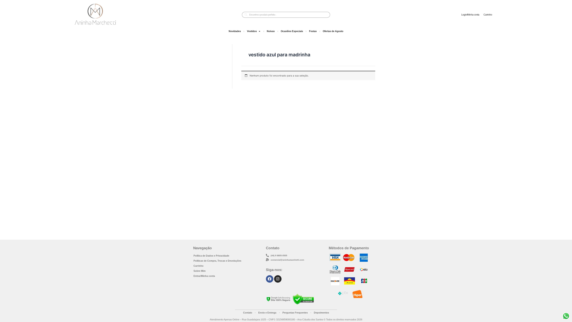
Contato (247, 312)
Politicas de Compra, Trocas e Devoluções (217, 261)
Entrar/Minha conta (204, 276)
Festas (313, 31)
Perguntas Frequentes (295, 312)
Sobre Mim (199, 271)
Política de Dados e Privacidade (211, 255)
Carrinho (488, 14)
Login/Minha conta (470, 14)
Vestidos (252, 31)
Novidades (235, 31)
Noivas (271, 31)
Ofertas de (333, 31)
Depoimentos (321, 312)
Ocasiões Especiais (292, 31)
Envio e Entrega (267, 312)
